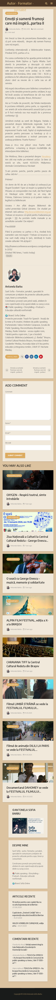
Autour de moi (12, 13)
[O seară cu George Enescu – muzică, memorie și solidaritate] (28, 563)
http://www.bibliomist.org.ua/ (38, 212)
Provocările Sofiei (14, 475)
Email (7, 433)
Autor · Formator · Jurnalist (20, 6)
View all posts (12, 357)
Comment (8, 392)
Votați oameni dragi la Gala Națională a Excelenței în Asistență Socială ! (27, 947)
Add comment (38, 29)
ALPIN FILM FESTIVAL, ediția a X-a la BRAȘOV (27, 622)
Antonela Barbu (14, 29)
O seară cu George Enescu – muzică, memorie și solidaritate (26, 580)
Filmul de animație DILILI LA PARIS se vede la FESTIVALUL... (28, 747)
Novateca (46, 156)
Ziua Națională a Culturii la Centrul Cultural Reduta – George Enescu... (27, 538)
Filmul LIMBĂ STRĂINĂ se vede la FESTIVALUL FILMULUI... (27, 706)
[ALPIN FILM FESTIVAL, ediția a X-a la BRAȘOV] (28, 605)
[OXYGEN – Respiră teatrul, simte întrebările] (28, 479)
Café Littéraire (13, 517)
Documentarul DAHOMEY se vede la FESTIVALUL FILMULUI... (27, 789)
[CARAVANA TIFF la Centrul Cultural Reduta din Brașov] (28, 647)
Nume (8, 423)
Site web (8, 443)
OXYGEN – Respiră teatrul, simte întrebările (26, 497)
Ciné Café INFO (12, 601)
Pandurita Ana (18, 944)
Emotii (9, 256)
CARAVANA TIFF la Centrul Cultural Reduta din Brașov (23, 664)
